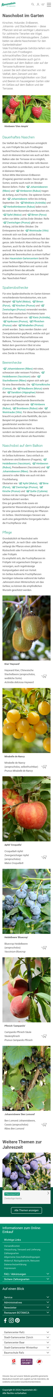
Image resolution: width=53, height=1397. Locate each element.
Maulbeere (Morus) (31, 388)
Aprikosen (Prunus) (17, 321)
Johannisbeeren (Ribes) (20, 368)
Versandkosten (12, 1246)
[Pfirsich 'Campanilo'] (26, 989)
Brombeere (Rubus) (27, 408)
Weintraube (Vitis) (39, 230)
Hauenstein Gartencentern (24, 258)
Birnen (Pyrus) (39, 214)
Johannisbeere (19, 198)
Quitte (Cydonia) (39, 491)
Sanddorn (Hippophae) (23, 392)
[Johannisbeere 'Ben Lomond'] (26, 1078)
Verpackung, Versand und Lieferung (22, 1249)
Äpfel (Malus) (14, 214)
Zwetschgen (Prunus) (18, 222)
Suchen (33, 4)
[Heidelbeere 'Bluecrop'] (26, 901)
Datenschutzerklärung (15, 1264)
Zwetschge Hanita (13, 1198)
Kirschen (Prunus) (26, 305)
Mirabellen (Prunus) (32, 325)
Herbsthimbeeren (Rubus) (21, 206)
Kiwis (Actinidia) (41, 317)
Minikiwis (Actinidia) (35, 202)
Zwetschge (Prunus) (27, 487)
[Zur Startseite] (8, 4)
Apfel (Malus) (30, 483)
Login (38, 4)
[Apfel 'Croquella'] (26, 808)
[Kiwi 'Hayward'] (26, 628)
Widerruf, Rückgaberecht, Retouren (22, 1260)
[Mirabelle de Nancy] (26, 720)
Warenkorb (42, 4)
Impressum (10, 1268)
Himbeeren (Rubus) (30, 190)
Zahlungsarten (11, 1253)
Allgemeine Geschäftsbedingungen (22, 1257)
